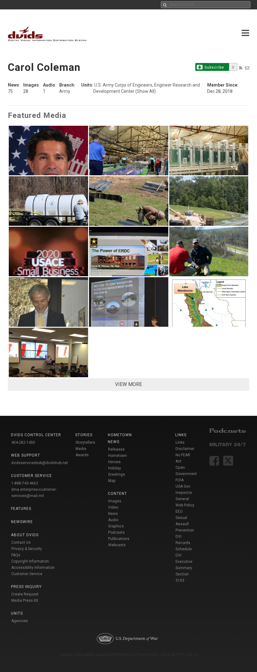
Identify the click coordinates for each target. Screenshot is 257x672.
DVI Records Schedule (184, 542)
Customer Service (26, 574)
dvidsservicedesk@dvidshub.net (39, 463)
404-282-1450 (23, 442)
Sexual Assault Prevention (185, 524)
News (113, 513)
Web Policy (185, 505)
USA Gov (183, 486)
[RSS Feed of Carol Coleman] (240, 68)
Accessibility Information (33, 567)
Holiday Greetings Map (116, 474)
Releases (116, 449)
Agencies (19, 621)
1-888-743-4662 (24, 483)
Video (113, 507)
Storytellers (85, 442)
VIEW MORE (128, 384)
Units (17, 613)
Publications (118, 539)
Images (114, 501)
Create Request (25, 594)
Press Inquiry (26, 587)
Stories (83, 435)
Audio (113, 520)
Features (21, 508)
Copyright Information (30, 561)
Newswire (22, 522)
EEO (179, 511)
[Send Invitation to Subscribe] (247, 68)
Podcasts (116, 532)
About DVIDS (25, 535)
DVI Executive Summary (184, 561)
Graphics (116, 526)
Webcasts (117, 545)
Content (117, 493)
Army (64, 91)
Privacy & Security (26, 549)
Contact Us (21, 542)
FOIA (180, 480)
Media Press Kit (24, 600)
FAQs (15, 555)
